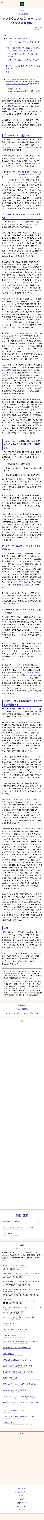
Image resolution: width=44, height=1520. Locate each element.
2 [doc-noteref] (5, 586)
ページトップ (22, 1488)
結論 (7, 72)
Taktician (17, 104)
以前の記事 (37, 106)
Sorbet (24, 104)
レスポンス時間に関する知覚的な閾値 (27, 175)
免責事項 (22, 1496)
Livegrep (10, 104)
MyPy (32, 868)
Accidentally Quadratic (33, 111)
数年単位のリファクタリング (23, 585)
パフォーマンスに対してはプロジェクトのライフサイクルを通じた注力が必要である (22, 444)
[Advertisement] (22, 1115)
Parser (28, 730)
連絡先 (22, 1499)
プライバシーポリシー (22, 1492)
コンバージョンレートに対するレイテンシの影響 (21, 177)
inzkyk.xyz (22, 10)
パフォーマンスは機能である (16, 39)
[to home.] (22, 5)
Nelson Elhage (15, 79)
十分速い (20, 479)
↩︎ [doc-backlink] (31, 978)
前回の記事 (11, 106)
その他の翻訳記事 (22, 14)
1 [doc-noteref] (3, 163)
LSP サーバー (31, 802)
